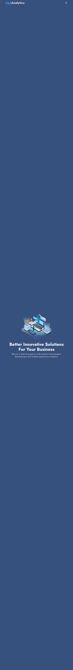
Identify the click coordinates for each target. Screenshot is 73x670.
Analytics (15, 3)
